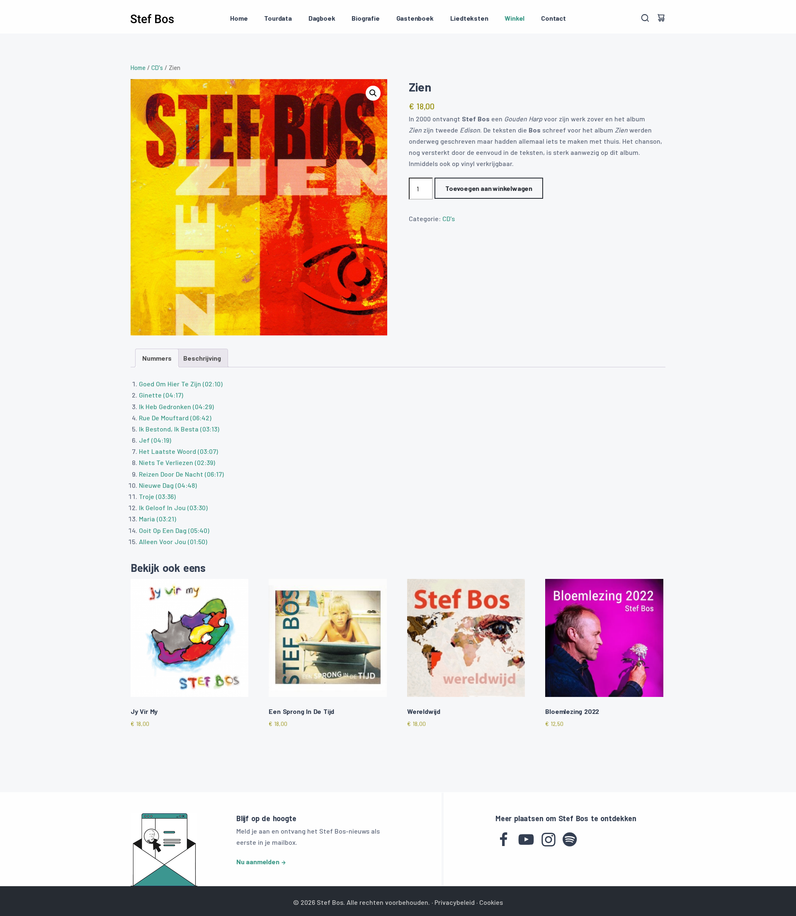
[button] (373, 93)
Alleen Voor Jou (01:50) (173, 541)
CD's (157, 67)
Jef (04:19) (155, 440)
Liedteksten (469, 18)
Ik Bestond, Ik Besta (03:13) (179, 429)
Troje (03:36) (157, 496)
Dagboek (321, 18)
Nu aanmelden (257, 861)
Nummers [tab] (157, 358)
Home (239, 18)
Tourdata (277, 18)
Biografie (365, 18)
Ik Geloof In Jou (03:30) (173, 507)
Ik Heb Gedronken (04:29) (176, 406)
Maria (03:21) (157, 519)
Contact (553, 18)
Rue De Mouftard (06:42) (175, 418)
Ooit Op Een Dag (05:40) (174, 530)
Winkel (514, 18)
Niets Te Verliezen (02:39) (177, 462)
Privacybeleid (454, 902)
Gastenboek (415, 18)
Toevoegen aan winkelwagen (488, 188)
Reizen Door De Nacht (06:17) (181, 474)
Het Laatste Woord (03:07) (178, 451)
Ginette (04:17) (161, 395)
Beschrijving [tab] (202, 358)
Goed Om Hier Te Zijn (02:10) (181, 384)
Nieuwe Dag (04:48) (168, 485)
